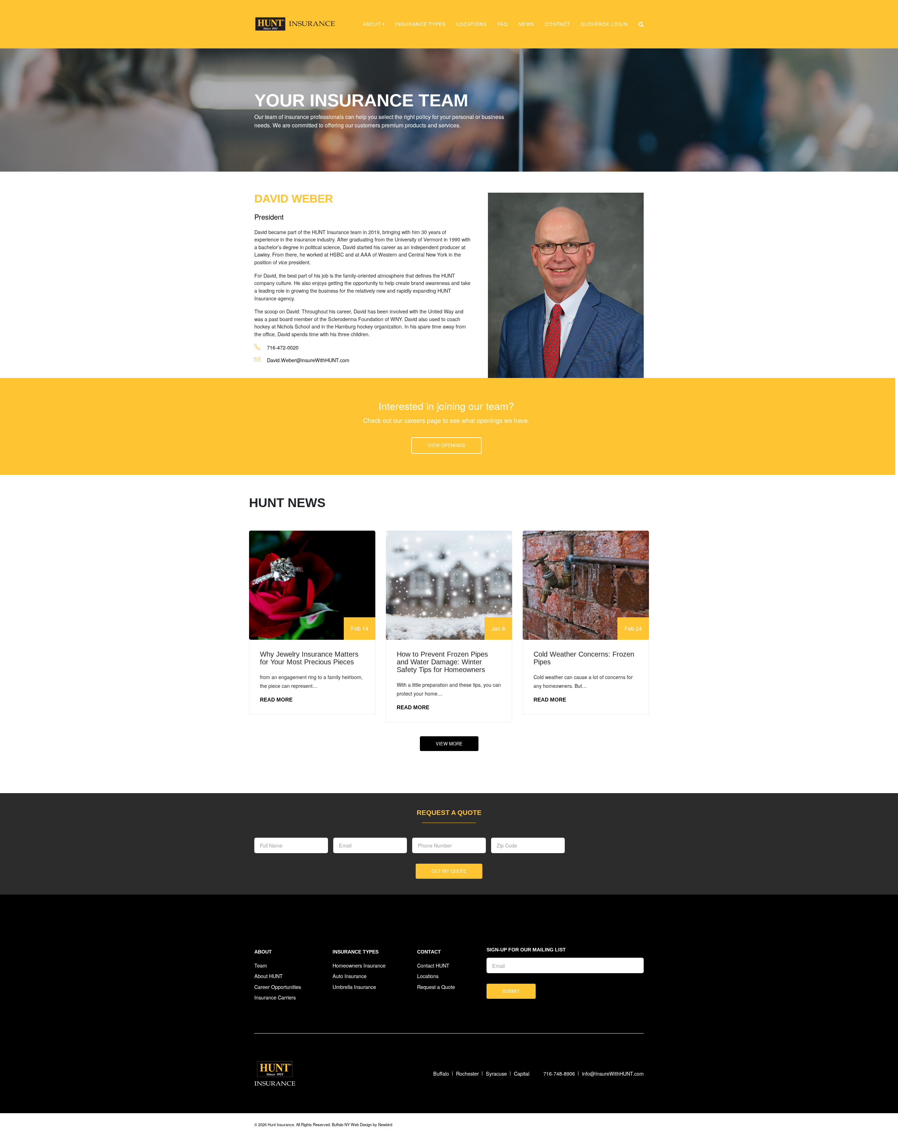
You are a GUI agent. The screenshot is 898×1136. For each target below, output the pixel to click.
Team (260, 965)
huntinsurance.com (295, 24)
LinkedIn (637, 1124)
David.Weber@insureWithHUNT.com (308, 360)
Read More (276, 700)
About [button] (372, 23)
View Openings (446, 445)
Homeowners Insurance (359, 965)
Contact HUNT (433, 965)
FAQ (502, 23)
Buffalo (441, 1073)
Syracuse (496, 1073)
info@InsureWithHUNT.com (613, 1073)
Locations (471, 23)
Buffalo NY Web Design (352, 1124)
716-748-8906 (559, 1073)
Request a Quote (436, 986)
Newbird (385, 1124)
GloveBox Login (604, 23)
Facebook (622, 1124)
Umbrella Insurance (354, 986)
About (263, 952)
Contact (557, 23)
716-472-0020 (282, 347)
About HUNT (268, 975)
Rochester (467, 1073)
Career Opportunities (277, 986)
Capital (521, 1073)
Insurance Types (420, 23)
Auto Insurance (350, 975)
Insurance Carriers (275, 997)
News (526, 23)
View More (449, 743)
